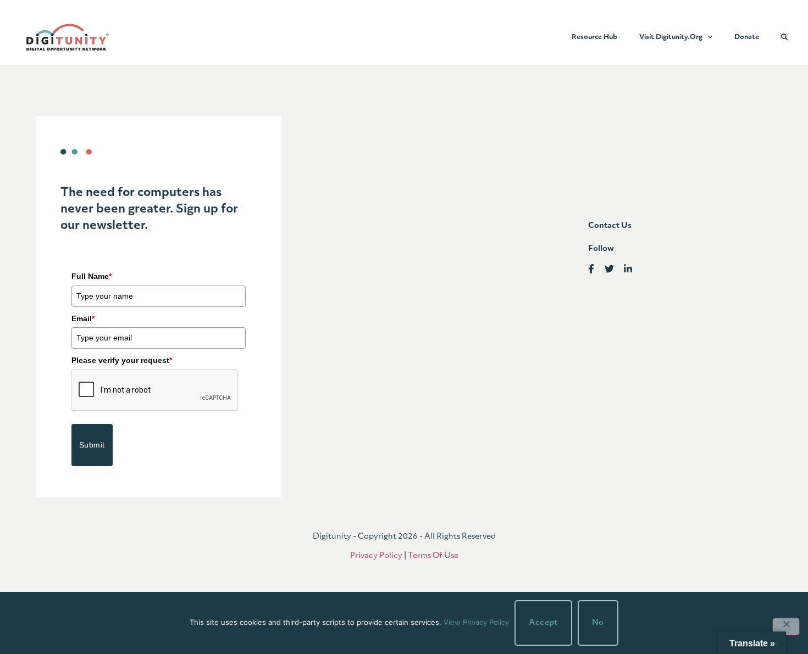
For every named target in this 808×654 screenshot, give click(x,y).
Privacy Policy (376, 556)
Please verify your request (121, 360)
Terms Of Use (433, 556)
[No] (786, 626)
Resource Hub (594, 37)
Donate (746, 37)
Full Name (91, 276)
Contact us (610, 226)
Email (83, 318)
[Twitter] (609, 269)
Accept (543, 623)
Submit (92, 444)
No (598, 623)
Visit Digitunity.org (670, 37)
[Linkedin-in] (628, 269)
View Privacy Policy (476, 622)
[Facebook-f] (591, 269)
